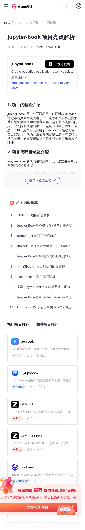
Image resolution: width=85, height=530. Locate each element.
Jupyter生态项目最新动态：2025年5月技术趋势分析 (44, 246)
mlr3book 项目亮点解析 (30, 215)
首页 (7, 23)
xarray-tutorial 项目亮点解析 (33, 235)
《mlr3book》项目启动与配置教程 (38, 266)
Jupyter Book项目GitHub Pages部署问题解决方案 (44, 297)
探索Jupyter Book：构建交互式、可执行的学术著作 (44, 287)
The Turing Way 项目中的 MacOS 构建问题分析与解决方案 (44, 307)
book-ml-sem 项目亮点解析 (33, 276)
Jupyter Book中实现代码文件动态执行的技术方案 (44, 256)
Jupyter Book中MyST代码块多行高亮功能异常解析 (44, 225)
